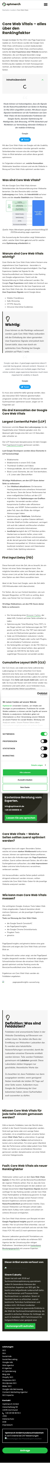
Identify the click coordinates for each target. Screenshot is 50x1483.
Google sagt (9, 363)
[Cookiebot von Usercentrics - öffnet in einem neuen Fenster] (37, 693)
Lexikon (13, 10)
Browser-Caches (34, 615)
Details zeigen (37, 765)
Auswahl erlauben (25, 780)
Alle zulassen (25, 772)
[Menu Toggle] (46, 4)
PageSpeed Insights (15, 445)
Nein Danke (25, 787)
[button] (43, 80)
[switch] (44, 741)
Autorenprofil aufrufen (20, 1326)
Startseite (5, 10)
